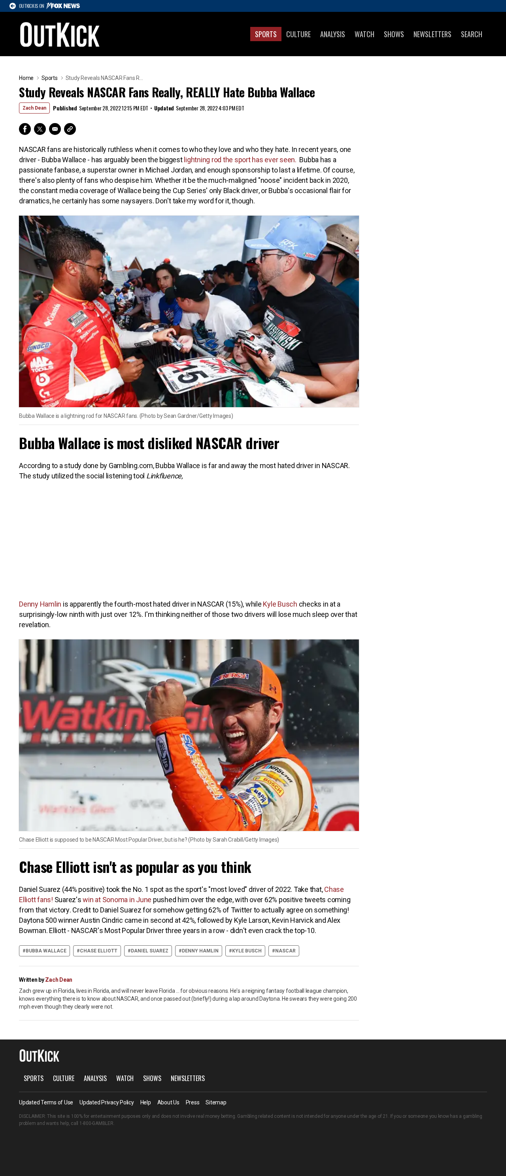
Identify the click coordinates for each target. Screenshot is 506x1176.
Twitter (40, 129)
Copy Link (70, 129)
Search (471, 34)
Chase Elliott (98, 951)
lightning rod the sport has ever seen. (241, 160)
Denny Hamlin (40, 604)
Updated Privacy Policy (106, 1102)
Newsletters (432, 34)
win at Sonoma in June (117, 899)
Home (26, 78)
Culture (298, 34)
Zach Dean (34, 108)
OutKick (60, 34)
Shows (394, 34)
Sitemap (216, 1102)
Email (55, 129)
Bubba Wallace (46, 951)
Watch (364, 34)
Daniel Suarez (149, 951)
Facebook (25, 129)
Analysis (332, 34)
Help (145, 1102)
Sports (266, 34)
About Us (168, 1102)
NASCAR (285, 951)
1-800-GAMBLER (96, 1123)
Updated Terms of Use (46, 1102)
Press (193, 1102)
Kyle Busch (280, 604)
